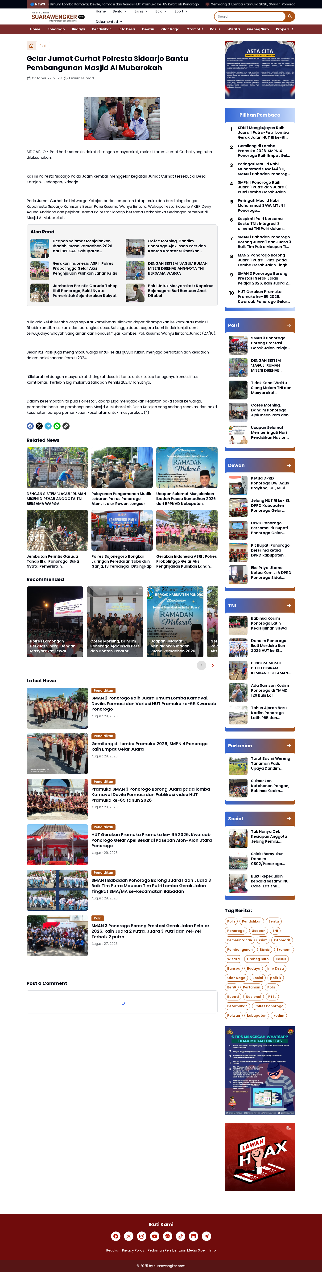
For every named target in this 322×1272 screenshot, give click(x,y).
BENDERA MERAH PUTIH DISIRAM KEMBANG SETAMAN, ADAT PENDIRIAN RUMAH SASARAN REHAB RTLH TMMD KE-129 (270, 668)
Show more (122, 968)
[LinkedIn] (193, 1236)
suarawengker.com (170, 1266)
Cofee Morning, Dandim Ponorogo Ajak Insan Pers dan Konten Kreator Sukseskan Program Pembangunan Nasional (180, 246)
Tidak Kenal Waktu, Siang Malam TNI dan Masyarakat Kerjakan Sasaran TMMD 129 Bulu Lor (271, 388)
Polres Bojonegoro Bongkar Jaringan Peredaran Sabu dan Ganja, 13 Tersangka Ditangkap (121, 561)
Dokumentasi (107, 21)
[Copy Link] (66, 426)
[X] (39, 426)
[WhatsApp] (57, 426)
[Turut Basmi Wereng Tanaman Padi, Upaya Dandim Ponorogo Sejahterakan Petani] (238, 765)
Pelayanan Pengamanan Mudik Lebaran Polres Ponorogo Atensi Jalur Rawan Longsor (121, 499)
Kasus (215, 29)
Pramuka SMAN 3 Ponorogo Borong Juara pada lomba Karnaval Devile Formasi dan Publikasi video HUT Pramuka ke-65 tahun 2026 (150, 794)
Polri (98, 918)
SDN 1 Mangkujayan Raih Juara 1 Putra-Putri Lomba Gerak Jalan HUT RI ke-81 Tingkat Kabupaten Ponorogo (263, 133)
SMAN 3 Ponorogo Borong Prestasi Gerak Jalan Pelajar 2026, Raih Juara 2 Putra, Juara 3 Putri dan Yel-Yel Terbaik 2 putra (150, 931)
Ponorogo (56, 29)
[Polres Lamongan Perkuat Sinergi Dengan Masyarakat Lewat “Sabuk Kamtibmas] (55, 621)
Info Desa (127, 29)
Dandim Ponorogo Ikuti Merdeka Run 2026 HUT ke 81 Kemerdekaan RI (268, 645)
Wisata (233, 29)
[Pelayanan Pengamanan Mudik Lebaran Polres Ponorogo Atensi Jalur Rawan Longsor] (122, 467)
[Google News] (167, 1236)
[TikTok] (180, 1236)
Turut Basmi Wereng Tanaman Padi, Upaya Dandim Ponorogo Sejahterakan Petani (270, 763)
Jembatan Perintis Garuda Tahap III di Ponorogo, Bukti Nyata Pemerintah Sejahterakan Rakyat (85, 291)
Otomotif (194, 29)
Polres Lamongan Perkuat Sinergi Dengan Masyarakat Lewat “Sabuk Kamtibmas (52, 646)
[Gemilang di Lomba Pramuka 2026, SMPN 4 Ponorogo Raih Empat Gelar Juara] (57, 753)
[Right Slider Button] (290, 29)
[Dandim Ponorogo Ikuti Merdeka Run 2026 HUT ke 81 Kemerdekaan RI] (238, 647)
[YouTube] (154, 1236)
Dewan (148, 29)
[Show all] (289, 325)
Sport (179, 11)
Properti (283, 29)
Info (213, 1250)
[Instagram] (141, 1236)
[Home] (31, 45)
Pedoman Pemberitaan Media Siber (177, 1250)
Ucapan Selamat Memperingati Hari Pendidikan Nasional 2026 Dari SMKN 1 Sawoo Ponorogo (270, 432)
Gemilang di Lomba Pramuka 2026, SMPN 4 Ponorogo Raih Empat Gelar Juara (199, 4)
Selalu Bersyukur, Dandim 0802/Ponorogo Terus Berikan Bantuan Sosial (267, 859)
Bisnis (139, 11)
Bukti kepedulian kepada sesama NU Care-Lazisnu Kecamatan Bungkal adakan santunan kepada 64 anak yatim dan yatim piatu (270, 881)
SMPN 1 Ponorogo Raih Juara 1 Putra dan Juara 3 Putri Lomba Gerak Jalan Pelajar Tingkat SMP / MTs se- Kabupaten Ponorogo (263, 187)
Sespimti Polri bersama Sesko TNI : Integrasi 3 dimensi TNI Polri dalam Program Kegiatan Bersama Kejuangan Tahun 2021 (264, 223)
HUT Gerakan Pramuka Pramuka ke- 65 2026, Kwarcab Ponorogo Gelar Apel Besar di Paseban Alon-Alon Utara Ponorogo (151, 840)
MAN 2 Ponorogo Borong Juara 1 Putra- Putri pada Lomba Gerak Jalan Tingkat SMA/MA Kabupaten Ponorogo (264, 260)
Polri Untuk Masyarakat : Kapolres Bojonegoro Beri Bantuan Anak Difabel (180, 291)
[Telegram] (48, 426)
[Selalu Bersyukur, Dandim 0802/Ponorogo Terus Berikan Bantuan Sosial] (238, 861)
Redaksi (112, 1250)
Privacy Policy (133, 1250)
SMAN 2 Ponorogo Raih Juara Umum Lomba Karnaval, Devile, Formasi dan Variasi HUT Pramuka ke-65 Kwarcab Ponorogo (153, 703)
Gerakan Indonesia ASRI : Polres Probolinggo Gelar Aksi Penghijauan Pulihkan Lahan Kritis (85, 268)
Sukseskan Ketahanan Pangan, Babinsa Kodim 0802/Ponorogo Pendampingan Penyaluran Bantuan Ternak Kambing (270, 786)
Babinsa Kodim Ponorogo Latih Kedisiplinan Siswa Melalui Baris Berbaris (269, 623)
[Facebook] (30, 426)
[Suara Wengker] (58, 16)
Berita (117, 11)
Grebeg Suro (258, 29)
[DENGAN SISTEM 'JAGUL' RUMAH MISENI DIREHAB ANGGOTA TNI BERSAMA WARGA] (135, 270)
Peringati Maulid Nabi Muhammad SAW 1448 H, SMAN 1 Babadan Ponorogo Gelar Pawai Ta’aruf (264, 169)
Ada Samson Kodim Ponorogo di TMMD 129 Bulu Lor (270, 690)
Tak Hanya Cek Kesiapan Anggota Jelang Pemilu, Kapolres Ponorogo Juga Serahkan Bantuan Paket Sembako (270, 836)
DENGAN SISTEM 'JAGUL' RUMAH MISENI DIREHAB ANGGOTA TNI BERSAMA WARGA (177, 268)
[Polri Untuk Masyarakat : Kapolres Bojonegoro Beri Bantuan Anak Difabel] (135, 293)
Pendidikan (101, 29)
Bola (159, 11)
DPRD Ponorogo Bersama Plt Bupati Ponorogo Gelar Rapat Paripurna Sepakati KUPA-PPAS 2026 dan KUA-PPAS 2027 (271, 528)
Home (101, 11)
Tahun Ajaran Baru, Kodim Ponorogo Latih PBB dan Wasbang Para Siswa (269, 713)
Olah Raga (170, 29)
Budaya (78, 29)
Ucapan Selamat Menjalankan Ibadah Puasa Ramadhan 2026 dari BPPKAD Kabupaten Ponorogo (82, 246)
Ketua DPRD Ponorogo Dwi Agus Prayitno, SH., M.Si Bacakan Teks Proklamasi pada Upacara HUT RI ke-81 (270, 483)
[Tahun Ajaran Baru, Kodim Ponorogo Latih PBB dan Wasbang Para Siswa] (238, 715)
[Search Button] (290, 16)
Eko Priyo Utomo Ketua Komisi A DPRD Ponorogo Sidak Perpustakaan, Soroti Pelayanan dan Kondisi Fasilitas (271, 572)
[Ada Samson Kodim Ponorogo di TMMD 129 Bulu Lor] (238, 692)
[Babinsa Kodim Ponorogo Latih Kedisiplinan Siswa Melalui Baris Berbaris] (238, 625)
